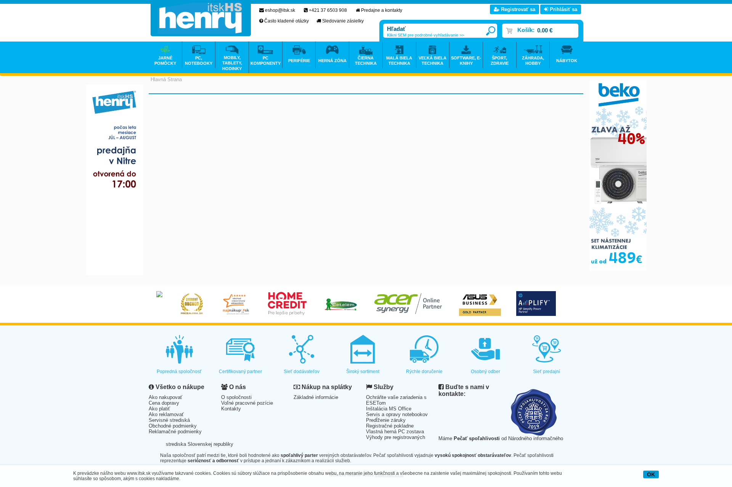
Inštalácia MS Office (388, 409)
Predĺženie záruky (386, 420)
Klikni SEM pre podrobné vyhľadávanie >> (425, 35)
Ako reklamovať (166, 414)
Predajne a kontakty (381, 10)
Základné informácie (316, 397)
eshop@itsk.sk (280, 10)
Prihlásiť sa (562, 9)
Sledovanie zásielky (343, 21)
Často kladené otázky (286, 21)
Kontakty (231, 409)
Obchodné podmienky (173, 426)
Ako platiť (159, 409)
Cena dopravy (164, 403)
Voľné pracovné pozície (247, 403)
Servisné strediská (169, 420)
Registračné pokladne (390, 426)
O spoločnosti (236, 397)
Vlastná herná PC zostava (395, 431)
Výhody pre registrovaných (395, 437)
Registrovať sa (517, 9)
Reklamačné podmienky (175, 431)
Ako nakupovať (165, 397)
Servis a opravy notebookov (397, 414)
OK (651, 474)
